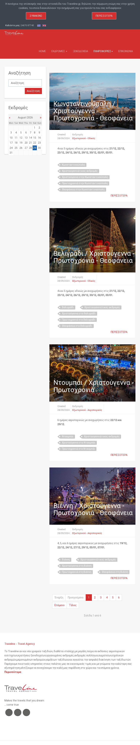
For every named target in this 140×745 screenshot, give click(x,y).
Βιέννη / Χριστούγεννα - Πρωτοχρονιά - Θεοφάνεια (93, 509)
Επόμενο (60, 605)
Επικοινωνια (125, 51)
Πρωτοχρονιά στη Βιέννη (76, 571)
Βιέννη (66, 559)
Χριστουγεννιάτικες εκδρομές (80, 170)
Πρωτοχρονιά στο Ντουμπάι (78, 448)
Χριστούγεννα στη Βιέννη (77, 565)
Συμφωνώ (36, 15)
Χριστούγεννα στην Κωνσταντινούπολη (85, 177)
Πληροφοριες (102, 51)
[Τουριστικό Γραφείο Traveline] (14, 32)
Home (42, 51)
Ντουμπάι (67, 436)
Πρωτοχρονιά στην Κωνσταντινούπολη (85, 183)
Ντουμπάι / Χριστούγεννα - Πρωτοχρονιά (93, 386)
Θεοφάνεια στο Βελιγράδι (77, 325)
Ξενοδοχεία (80, 51)
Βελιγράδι (68, 307)
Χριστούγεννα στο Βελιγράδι (79, 313)
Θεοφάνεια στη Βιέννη (115, 571)
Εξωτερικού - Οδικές (83, 138)
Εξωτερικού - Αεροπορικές (87, 410)
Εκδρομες (58, 51)
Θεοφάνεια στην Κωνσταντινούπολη (83, 189)
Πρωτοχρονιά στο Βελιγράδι (78, 319)
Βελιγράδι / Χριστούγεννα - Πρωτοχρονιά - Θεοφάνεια (94, 257)
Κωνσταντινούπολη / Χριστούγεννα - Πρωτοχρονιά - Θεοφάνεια (93, 111)
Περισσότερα (104, 15)
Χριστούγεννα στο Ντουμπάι (78, 442)
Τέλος (73, 605)
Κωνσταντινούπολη (73, 164)
